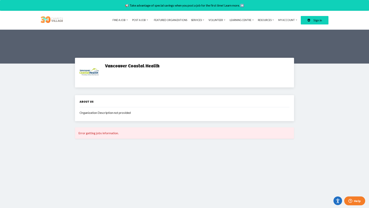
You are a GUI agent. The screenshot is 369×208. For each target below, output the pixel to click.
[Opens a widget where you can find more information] (354, 201)
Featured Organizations (170, 20)
